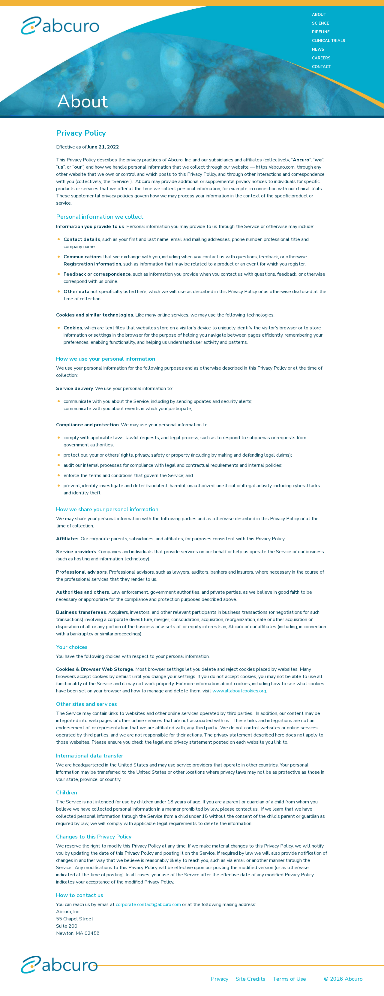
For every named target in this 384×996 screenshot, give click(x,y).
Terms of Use (288, 978)
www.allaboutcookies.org (239, 691)
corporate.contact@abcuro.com (148, 904)
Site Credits (250, 978)
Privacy (219, 978)
